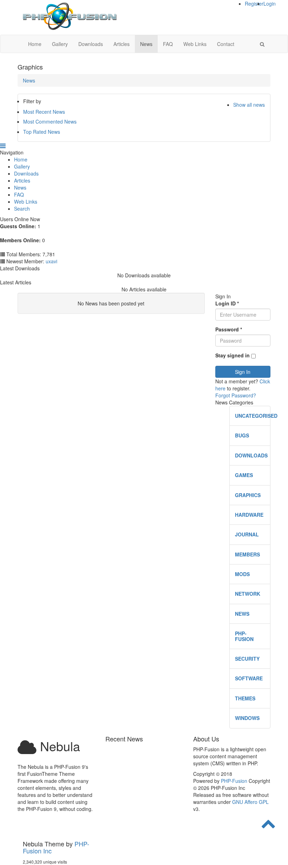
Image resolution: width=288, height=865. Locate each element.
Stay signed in (232, 355)
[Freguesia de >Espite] (69, 16)
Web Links (195, 43)
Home (34, 43)
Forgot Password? (235, 395)
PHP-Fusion (234, 780)
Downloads (90, 43)
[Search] (262, 44)
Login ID (227, 303)
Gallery (60, 43)
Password (228, 329)
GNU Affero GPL (250, 801)
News (146, 43)
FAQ (168, 43)
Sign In (242, 371)
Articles (121, 43)
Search (22, 208)
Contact (225, 43)
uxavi (51, 261)
